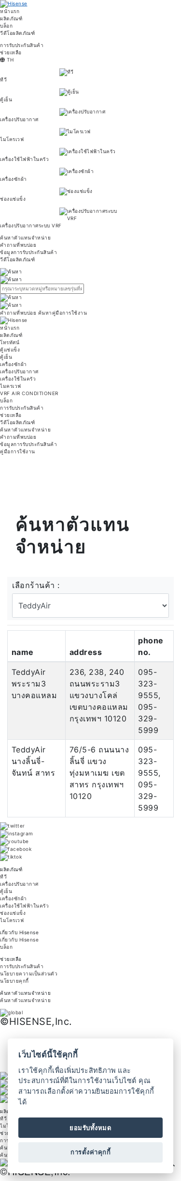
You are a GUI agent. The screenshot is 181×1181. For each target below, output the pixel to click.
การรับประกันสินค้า (21, 45)
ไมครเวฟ (10, 386)
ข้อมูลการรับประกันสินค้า (28, 252)
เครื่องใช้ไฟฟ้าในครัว (24, 159)
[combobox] (90, 289)
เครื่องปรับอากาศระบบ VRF (31, 225)
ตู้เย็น (6, 99)
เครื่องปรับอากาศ (19, 119)
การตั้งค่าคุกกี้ (90, 1152)
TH (9, 60)
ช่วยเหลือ (11, 52)
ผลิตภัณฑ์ (11, 18)
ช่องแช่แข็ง (13, 199)
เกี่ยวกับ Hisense (19, 939)
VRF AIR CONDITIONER (29, 393)
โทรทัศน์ (9, 342)
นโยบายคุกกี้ (14, 981)
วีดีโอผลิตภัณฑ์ (17, 33)
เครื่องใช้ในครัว (18, 379)
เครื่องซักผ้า (13, 179)
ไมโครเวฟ (12, 139)
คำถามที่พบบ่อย (18, 245)
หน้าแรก (9, 11)
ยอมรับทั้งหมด (90, 1128)
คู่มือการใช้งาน (17, 451)
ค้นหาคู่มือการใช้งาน (62, 313)
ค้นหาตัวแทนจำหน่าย (25, 237)
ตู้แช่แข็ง (10, 349)
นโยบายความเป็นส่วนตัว (28, 973)
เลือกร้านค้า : (36, 585)
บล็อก (6, 26)
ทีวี (3, 79)
